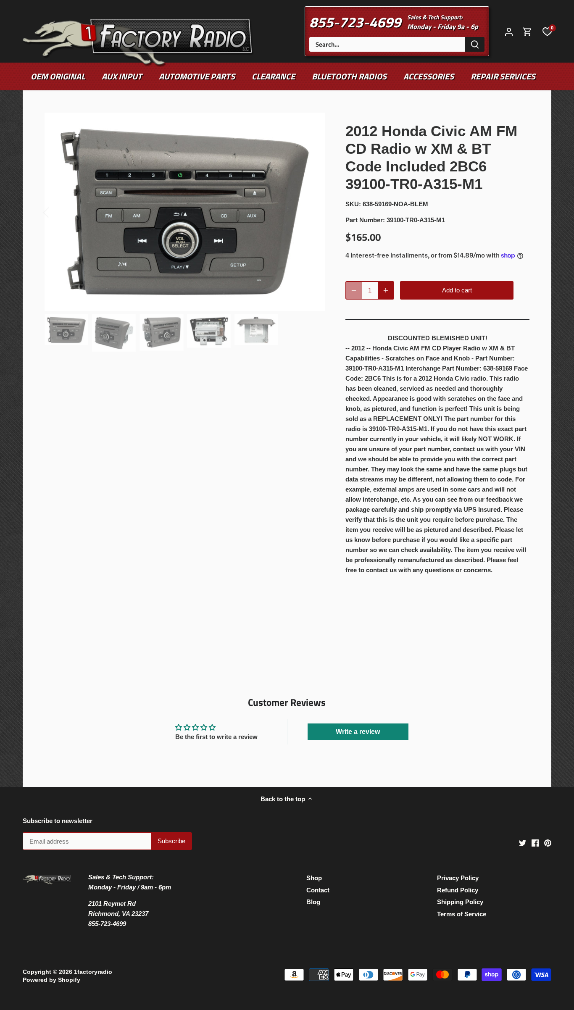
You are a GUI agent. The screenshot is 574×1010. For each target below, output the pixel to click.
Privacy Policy (458, 877)
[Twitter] (522, 842)
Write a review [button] (358, 731)
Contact (317, 890)
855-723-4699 (355, 22)
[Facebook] (535, 842)
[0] (547, 31)
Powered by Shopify (51, 980)
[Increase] (386, 290)
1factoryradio (93, 972)
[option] (185, 212)
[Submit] (474, 44)
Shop (314, 877)
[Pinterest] (547, 842)
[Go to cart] (527, 31)
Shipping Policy (460, 901)
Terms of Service (461, 914)
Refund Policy (457, 890)
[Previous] (57, 211)
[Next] (313, 211)
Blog (313, 901)
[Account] (509, 31)
